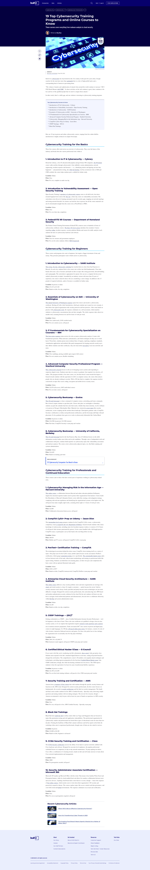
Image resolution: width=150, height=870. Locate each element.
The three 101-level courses (72, 228)
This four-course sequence (53, 336)
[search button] (91, 3)
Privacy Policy (74, 863)
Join (97, 3)
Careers (56, 843)
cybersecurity (55, 79)
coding (53, 230)
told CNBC (60, 89)
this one (68, 197)
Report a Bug (94, 846)
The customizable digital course (92, 556)
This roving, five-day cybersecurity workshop (58, 267)
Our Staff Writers (58, 846)
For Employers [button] (113, 3)
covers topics (90, 408)
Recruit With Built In (73, 840)
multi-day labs (59, 716)
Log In (102, 3)
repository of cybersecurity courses (70, 194)
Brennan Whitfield (52, 73)
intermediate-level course (56, 522)
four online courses (52, 783)
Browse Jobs (94, 851)
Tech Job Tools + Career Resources (100, 849)
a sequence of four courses (61, 684)
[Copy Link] (39, 55)
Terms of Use (83, 863)
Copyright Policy (64, 863)
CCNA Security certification (56, 745)
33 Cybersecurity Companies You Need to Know (62, 462)
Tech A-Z (93, 854)
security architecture (68, 689)
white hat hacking (74, 170)
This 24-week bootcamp (52, 437)
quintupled (70, 81)
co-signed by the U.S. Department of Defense (69, 524)
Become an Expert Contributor (76, 843)
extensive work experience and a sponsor (91, 624)
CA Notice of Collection (114, 863)
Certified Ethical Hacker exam (89, 660)
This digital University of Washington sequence (59, 303)
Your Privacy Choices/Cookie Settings (97, 863)
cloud (47, 587)
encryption (86, 345)
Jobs (53, 3)
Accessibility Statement (52, 863)
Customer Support (96, 840)
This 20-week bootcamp (52, 401)
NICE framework (74, 241)
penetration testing (66, 556)
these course (85, 653)
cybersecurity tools (58, 310)
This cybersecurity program (53, 370)
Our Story (56, 840)
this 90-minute (98, 163)
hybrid (59, 787)
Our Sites (116, 840)
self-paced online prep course (76, 629)
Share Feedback (95, 843)
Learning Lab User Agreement (37, 863)
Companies (45, 3)
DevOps (52, 599)
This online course (51, 493)
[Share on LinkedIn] (39, 58)
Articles (59, 3)
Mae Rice (59, 33)
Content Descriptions (59, 849)
